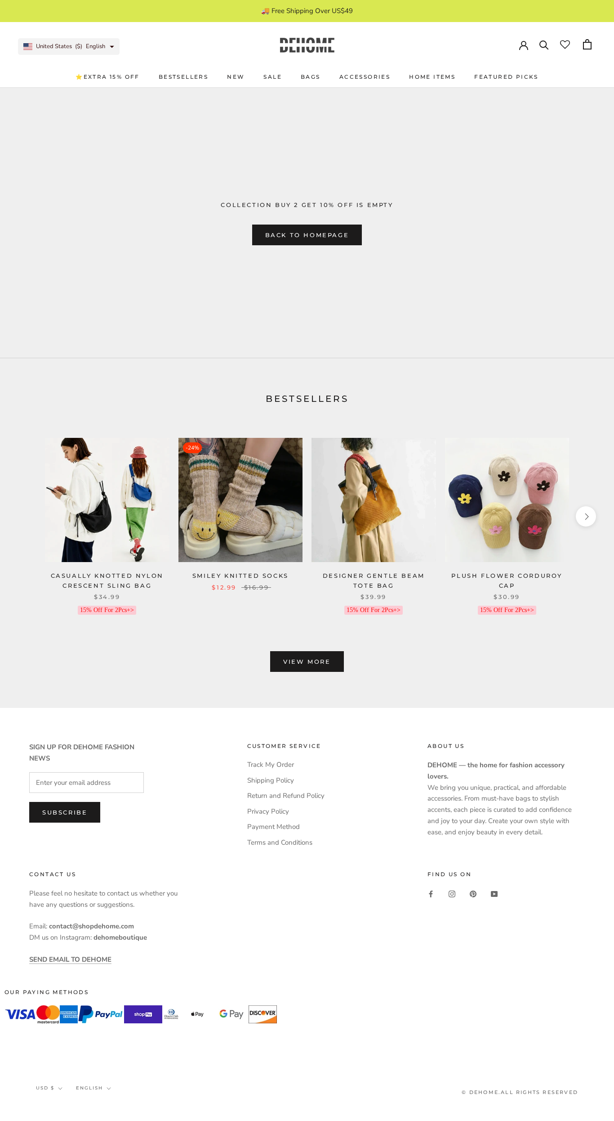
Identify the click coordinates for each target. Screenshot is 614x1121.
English (89, 1088)
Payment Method (273, 826)
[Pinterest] (473, 893)
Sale (272, 76)
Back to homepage (307, 235)
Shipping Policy (270, 780)
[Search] (544, 44)
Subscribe (64, 812)
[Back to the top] (596, 833)
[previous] (28, 516)
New (236, 76)
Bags (310, 76)
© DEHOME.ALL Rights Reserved (520, 1092)
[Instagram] (452, 893)
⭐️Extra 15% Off (108, 76)
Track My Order (270, 764)
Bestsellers (183, 76)
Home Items (432, 76)
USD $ (45, 1088)
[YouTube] (494, 893)
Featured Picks (506, 76)
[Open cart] (587, 44)
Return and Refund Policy (286, 795)
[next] (586, 516)
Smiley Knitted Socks (240, 575)
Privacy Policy (268, 811)
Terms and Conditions (279, 842)
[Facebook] (430, 893)
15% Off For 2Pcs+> (107, 610)
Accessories (364, 76)
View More (306, 661)
